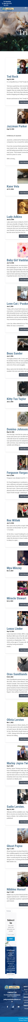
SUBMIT (11, 939)
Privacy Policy (23, 1020)
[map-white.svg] (13, 1006)
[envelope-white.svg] (18, 1006)
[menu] (25, 7)
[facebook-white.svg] (7, 1006)
